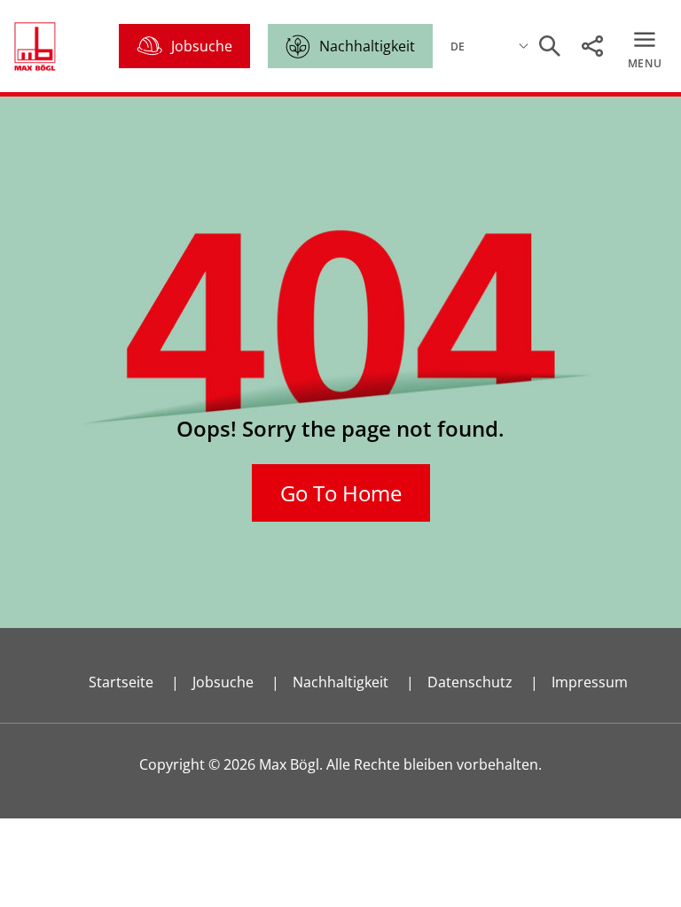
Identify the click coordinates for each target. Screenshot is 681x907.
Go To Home (341, 493)
